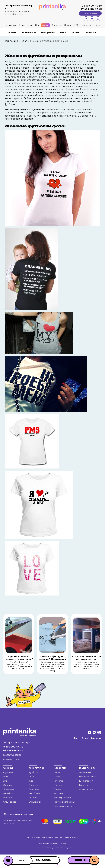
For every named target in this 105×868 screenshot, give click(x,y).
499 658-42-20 (15, 750)
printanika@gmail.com (14, 14)
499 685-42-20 (93, 9)
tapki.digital (27, 814)
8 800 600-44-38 (92, 5)
